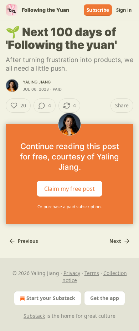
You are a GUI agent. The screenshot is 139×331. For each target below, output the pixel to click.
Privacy (71, 273)
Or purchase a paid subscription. (69, 207)
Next (115, 241)
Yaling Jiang (37, 82)
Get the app (104, 298)
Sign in (124, 10)
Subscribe (98, 10)
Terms (91, 273)
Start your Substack (50, 298)
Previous (28, 241)
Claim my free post (69, 189)
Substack (34, 315)
